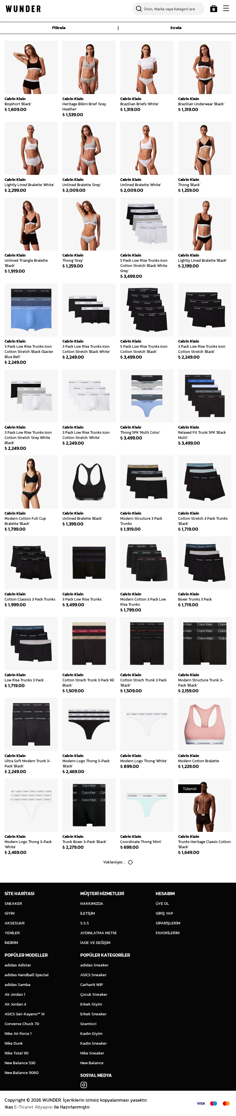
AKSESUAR (15, 923)
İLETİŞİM (87, 913)
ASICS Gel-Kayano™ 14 (25, 1014)
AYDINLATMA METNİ (98, 933)
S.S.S (84, 923)
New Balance (92, 1063)
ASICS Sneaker (93, 975)
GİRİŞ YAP (164, 913)
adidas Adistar (18, 965)
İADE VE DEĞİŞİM (95, 943)
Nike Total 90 (16, 1053)
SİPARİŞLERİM (168, 923)
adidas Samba (18, 985)
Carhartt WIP (91, 985)
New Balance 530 (20, 1063)
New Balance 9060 (22, 1073)
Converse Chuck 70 (22, 1024)
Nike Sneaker (92, 1053)
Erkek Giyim (91, 1004)
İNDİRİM (11, 943)
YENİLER (12, 933)
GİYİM (10, 913)
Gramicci (88, 1024)
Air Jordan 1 (15, 994)
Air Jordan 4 (15, 1004)
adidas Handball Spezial (27, 975)
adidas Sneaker (94, 965)
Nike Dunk (14, 1043)
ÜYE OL (162, 904)
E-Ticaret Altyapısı (33, 1106)
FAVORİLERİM (168, 933)
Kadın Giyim (91, 1034)
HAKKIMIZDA (91, 904)
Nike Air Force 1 (18, 1034)
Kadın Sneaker (93, 1043)
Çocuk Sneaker (93, 994)
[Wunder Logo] (23, 8)
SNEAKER (13, 904)
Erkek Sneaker (93, 1014)
